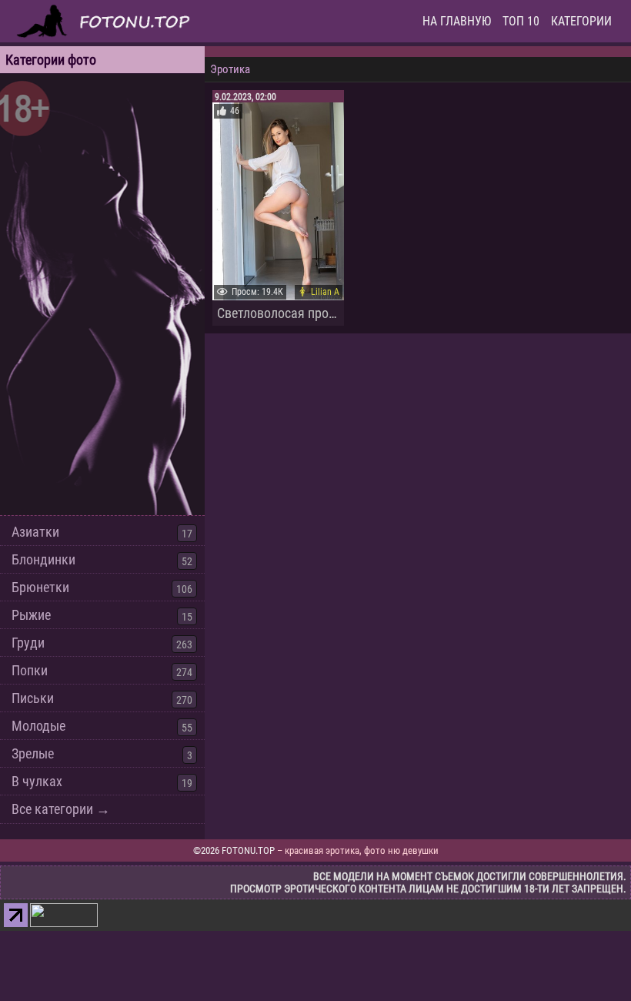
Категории (581, 21)
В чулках (37, 781)
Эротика (230, 69)
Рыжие (31, 615)
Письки (33, 698)
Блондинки (43, 559)
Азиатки (35, 532)
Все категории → (61, 809)
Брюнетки (40, 587)
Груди (28, 642)
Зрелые (33, 753)
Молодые (38, 726)
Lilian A (325, 291)
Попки (30, 670)
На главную (456, 21)
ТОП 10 (520, 21)
